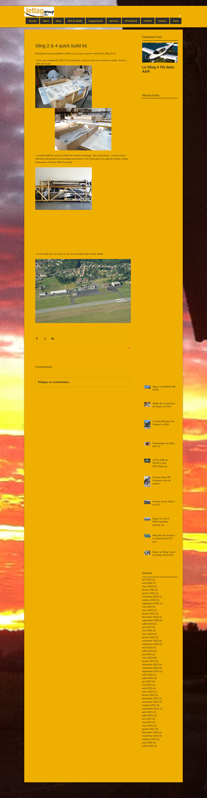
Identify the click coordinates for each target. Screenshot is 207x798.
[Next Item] (172, 52)
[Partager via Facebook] (36, 338)
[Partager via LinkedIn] (52, 338)
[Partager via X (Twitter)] (44, 338)
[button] (179, 15)
